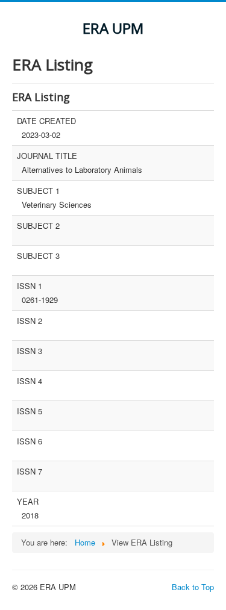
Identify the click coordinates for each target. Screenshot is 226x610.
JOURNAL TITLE (47, 156)
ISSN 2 (29, 321)
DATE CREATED (46, 121)
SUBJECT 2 (38, 225)
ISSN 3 (29, 351)
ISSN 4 (29, 381)
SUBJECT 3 (38, 256)
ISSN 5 (29, 411)
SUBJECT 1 (38, 190)
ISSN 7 (29, 471)
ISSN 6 (29, 441)
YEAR (28, 501)
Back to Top (193, 587)
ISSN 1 (29, 286)
